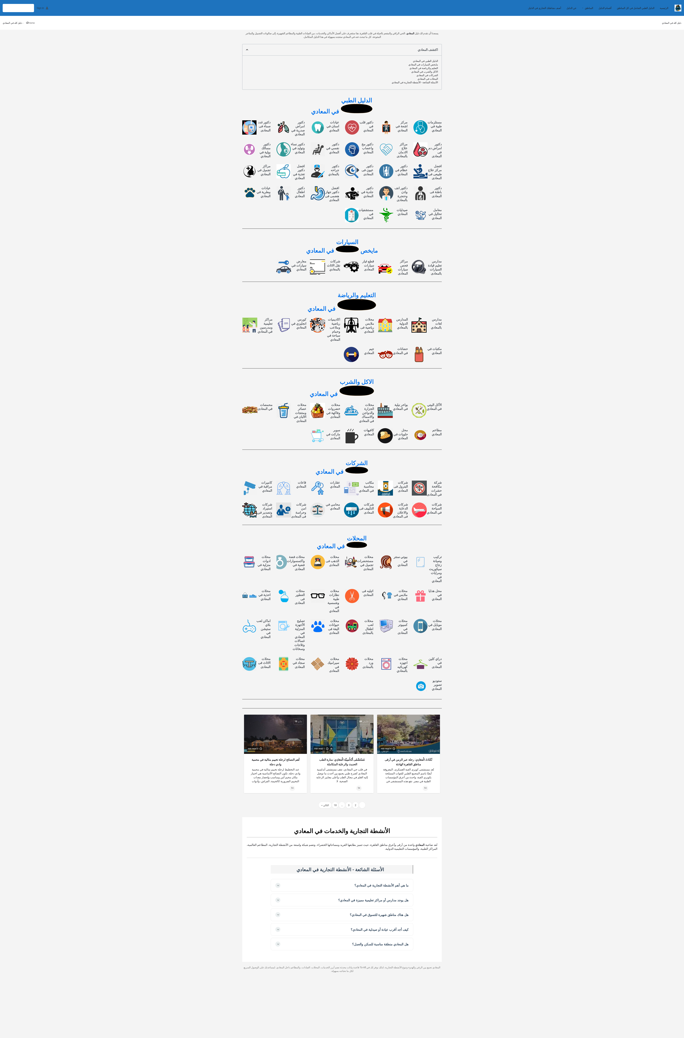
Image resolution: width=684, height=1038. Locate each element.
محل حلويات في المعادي (400, 434)
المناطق (589, 8)
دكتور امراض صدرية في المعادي (298, 128)
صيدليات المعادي (402, 212)
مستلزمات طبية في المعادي (435, 126)
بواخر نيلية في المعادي (400, 407)
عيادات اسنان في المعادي (333, 126)
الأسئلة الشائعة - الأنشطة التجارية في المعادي (415, 82)
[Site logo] (677, 7)
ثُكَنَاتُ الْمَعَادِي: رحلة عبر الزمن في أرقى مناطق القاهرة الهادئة (408, 762)
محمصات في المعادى (265, 407)
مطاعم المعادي (437, 432)
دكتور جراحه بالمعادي (333, 170)
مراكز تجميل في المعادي (264, 170)
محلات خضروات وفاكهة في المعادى (333, 411)
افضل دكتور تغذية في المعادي (299, 172)
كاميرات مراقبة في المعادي (265, 486)
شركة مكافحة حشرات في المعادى (434, 488)
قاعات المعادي (301, 484)
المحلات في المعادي (428, 78)
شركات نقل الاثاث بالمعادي (333, 265)
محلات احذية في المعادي (264, 595)
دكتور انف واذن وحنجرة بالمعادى (401, 194)
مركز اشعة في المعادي (402, 126)
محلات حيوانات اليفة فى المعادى (333, 627)
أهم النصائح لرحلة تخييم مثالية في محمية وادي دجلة (275, 762)
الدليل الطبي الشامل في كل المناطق (635, 8)
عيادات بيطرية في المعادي (264, 192)
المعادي (410, 33)
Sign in (40, 8)
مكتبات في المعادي (435, 351)
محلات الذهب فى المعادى (332, 561)
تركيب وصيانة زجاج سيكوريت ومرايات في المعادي (435, 569)
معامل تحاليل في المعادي (435, 214)
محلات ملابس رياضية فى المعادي (367, 325)
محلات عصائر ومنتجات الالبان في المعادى (300, 413)
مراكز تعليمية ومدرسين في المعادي (265, 325)
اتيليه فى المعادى (367, 593)
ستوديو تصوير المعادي (437, 685)
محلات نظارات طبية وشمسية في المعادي (333, 601)
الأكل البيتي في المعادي (434, 407)
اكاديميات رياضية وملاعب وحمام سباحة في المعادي (333, 329)
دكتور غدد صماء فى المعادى (264, 126)
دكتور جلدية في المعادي (367, 192)
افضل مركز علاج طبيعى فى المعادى (435, 172)
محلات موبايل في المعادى (435, 625)
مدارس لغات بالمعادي (436, 323)
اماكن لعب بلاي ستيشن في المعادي (263, 629)
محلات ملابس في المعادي (401, 595)
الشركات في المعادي (427, 75)
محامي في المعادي (333, 506)
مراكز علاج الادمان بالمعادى (402, 150)
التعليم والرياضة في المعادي (424, 68)
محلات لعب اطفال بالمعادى (367, 627)
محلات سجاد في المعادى (299, 663)
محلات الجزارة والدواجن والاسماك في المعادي (366, 413)
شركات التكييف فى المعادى (366, 508)
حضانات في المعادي (400, 351)
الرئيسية (664, 8)
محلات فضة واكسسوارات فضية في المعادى (296, 563)
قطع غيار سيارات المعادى (368, 265)
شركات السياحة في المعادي (434, 508)
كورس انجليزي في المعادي (298, 323)
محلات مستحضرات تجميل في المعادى (365, 563)
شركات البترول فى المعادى (401, 486)
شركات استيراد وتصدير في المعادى (265, 510)
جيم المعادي (369, 351)
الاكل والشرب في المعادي (424, 71)
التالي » (325, 805)
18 (335, 805)
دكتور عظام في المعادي (401, 170)
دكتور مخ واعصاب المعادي (367, 148)
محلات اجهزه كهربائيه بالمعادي (402, 665)
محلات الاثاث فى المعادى (264, 663)
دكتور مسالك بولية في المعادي (265, 150)
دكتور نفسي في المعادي (332, 148)
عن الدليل (571, 8)
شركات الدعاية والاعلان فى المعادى (400, 510)
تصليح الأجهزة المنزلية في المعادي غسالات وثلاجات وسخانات (299, 635)
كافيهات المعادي (369, 432)
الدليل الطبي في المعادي (425, 61)
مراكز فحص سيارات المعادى (403, 267)
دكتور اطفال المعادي (300, 192)
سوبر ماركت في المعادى (333, 434)
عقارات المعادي (335, 484)
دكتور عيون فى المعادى (367, 170)
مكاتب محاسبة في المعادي (366, 486)
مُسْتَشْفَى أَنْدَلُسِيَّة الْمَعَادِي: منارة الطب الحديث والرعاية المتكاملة (342, 762)
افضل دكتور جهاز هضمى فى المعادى (332, 194)
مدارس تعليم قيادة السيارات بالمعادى (435, 267)
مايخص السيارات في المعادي (423, 64)
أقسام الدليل (605, 8)
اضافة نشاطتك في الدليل (18, 8)
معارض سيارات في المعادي (298, 265)
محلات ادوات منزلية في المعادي (264, 563)
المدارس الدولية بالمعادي (402, 323)
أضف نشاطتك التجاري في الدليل (544, 8)
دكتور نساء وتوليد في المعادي (298, 148)
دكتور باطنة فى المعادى (436, 192)
